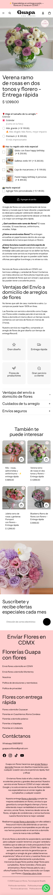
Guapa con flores (20, 881)
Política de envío (36, 889)
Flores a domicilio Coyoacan (15, 709)
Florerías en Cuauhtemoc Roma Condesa (21, 714)
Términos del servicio (19, 889)
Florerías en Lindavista (12, 728)
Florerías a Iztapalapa (11, 723)
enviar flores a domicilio (24, 821)
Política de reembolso (17, 885)
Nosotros (6, 677)
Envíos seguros (14, 411)
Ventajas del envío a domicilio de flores (18, 394)
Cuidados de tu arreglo (21, 403)
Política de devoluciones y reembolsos (19, 682)
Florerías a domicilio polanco (15, 718)
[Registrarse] (47, 622)
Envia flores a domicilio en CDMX (17, 666)
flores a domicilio (29, 798)
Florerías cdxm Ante (32, 873)
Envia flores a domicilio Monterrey (18, 671)
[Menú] (3, 13)
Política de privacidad (11, 688)
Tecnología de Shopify (36, 881)
